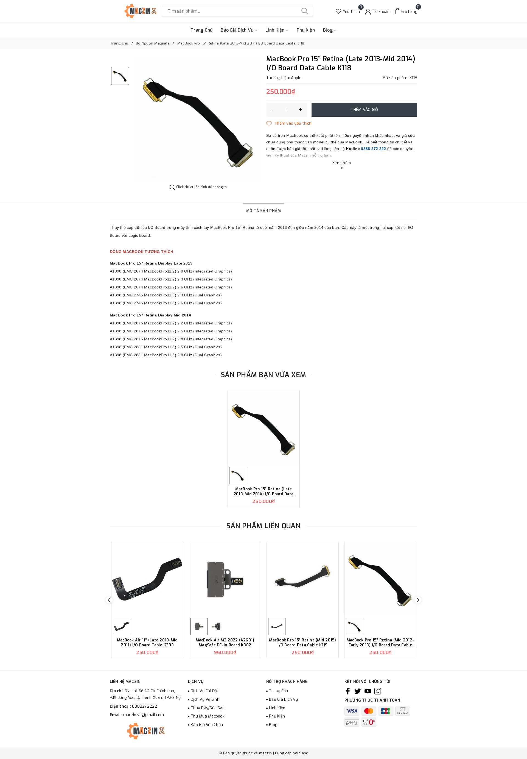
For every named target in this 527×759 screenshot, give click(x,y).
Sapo (303, 753)
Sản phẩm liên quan (263, 525)
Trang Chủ (201, 30)
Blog (328, 30)
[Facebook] (347, 691)
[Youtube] (368, 691)
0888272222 (144, 706)
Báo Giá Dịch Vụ (237, 30)
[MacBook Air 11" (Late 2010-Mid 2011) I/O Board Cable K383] (147, 579)
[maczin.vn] (133, 11)
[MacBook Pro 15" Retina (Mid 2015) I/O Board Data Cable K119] (302, 579)
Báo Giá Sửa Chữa (207, 724)
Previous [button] (109, 600)
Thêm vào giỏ (364, 109)
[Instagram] (377, 691)
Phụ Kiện (306, 30)
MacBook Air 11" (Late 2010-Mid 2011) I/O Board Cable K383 (147, 642)
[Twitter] (357, 691)
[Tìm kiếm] (305, 11)
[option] (198, 119)
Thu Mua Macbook (208, 716)
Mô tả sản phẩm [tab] (263, 210)
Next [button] (417, 600)
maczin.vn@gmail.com (143, 715)
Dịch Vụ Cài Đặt (205, 691)
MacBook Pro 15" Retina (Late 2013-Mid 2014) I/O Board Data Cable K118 (263, 491)
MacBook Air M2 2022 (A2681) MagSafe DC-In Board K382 (225, 642)
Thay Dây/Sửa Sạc (207, 708)
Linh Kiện (275, 30)
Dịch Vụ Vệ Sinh (205, 699)
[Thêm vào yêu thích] (289, 123)
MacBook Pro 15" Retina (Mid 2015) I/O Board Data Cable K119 (302, 642)
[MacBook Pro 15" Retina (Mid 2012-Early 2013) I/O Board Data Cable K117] (380, 579)
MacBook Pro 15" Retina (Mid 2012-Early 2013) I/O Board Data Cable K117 (380, 642)
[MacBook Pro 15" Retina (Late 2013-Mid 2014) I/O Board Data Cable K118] (263, 428)
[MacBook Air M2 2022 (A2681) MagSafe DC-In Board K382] (225, 579)
